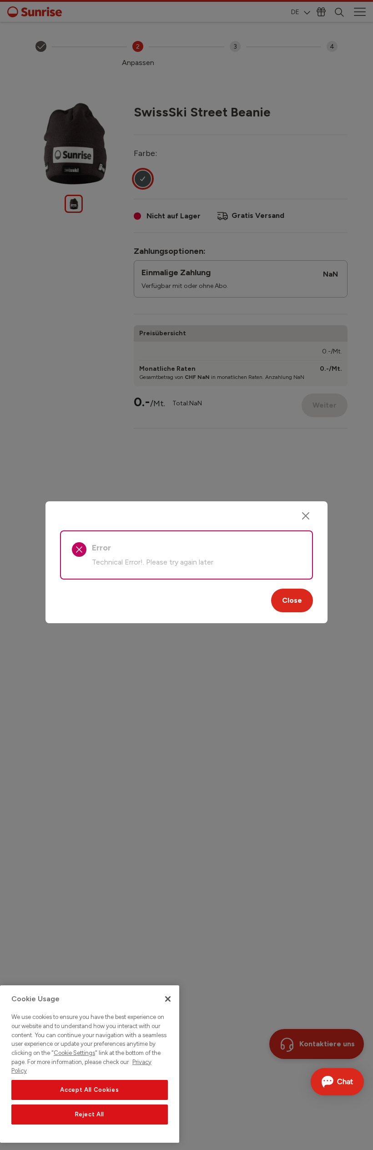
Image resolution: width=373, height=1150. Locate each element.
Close (292, 600)
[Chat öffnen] (337, 1081)
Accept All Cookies (89, 1089)
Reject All (90, 1114)
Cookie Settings (74, 1052)
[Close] (305, 516)
